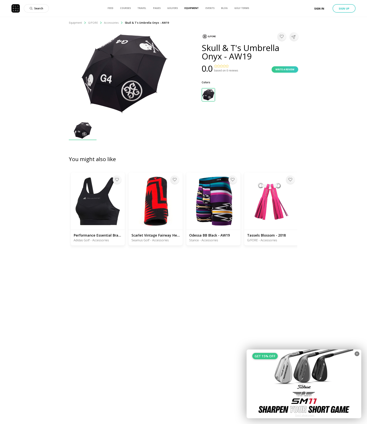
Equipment (75, 22)
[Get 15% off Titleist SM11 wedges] (304, 383)
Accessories (111, 22)
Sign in (319, 8)
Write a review (284, 69)
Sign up (344, 8)
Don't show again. (305, 415)
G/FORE (93, 22)
